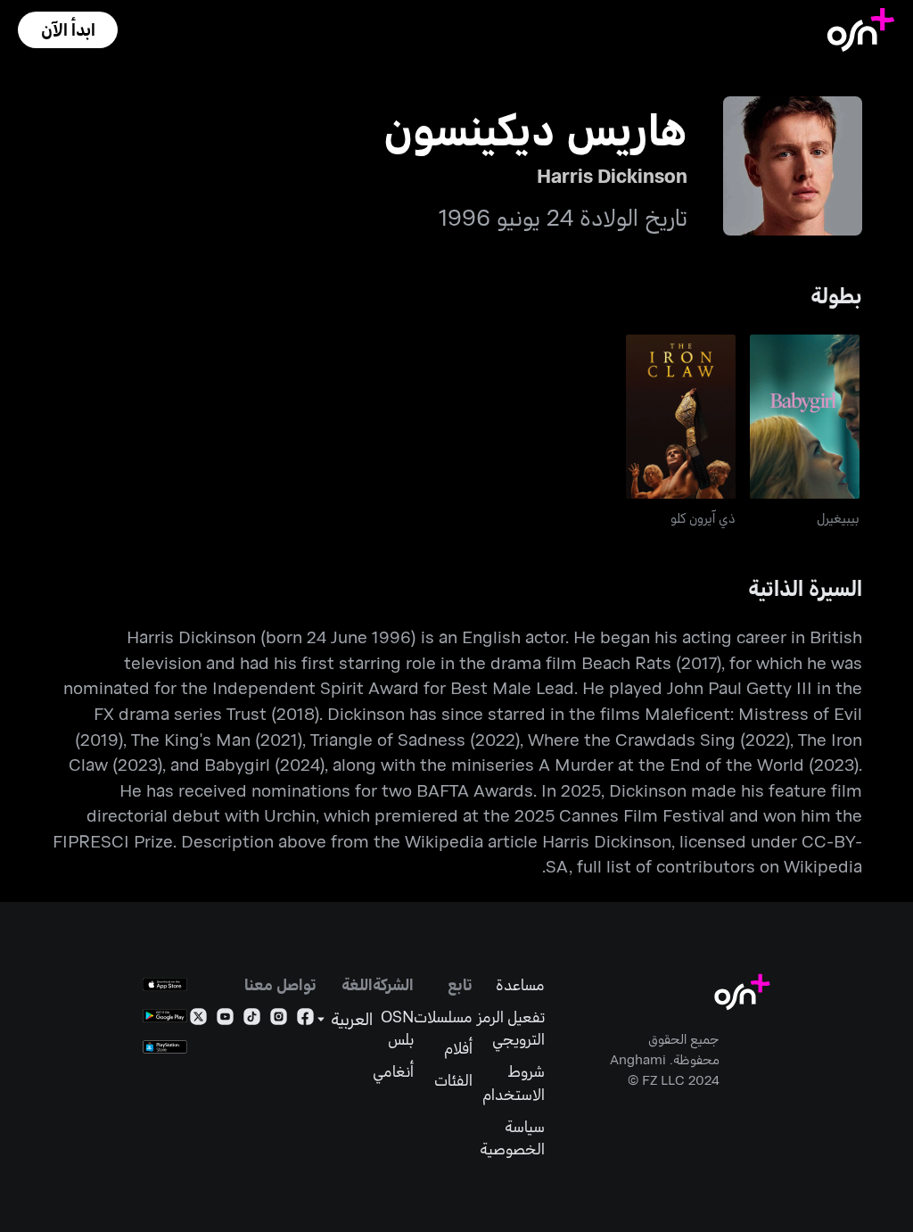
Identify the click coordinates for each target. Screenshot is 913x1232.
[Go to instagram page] (278, 1020)
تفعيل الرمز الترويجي (511, 1028)
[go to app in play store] (165, 1016)
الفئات (453, 1080)
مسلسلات (443, 1016)
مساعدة (520, 984)
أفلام (458, 1048)
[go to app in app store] (165, 984)
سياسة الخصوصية (512, 1138)
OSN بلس (397, 1028)
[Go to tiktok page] (252, 1020)
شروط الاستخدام (513, 1082)
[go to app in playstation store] (165, 1047)
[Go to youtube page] (225, 1020)
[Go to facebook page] (305, 1020)
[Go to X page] (198, 1020)
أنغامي (393, 1071)
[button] (68, 30)
